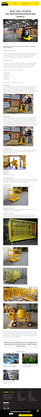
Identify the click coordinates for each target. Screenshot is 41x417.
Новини (19, 397)
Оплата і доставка (32, 398)
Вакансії (30, 394)
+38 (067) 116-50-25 (25, 3)
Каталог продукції (32, 397)
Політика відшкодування (22, 398)
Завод (19, 394)
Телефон (11, 413)
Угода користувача (21, 400)
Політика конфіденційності (33, 400)
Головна (19, 391)
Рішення (30, 391)
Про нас (19, 393)
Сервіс (30, 393)
